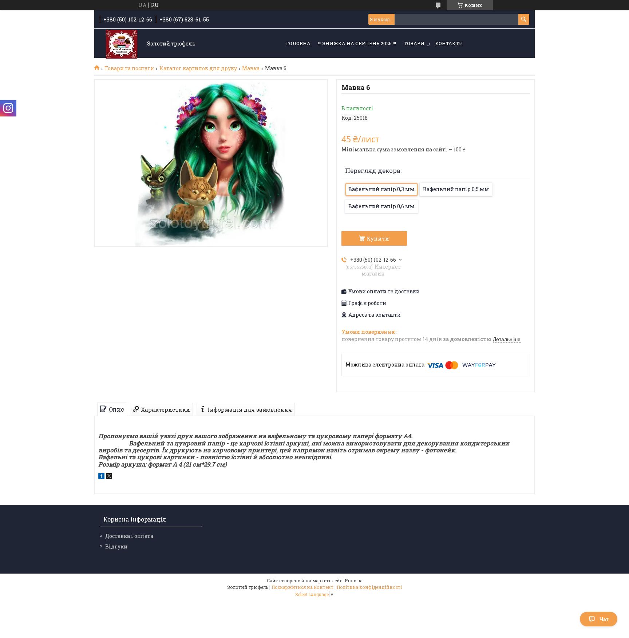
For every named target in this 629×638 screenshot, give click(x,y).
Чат (604, 619)
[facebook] (101, 476)
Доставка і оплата (129, 535)
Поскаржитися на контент (302, 587)
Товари (414, 43)
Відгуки (116, 546)
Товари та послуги (129, 68)
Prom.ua (354, 580)
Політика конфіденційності (369, 587)
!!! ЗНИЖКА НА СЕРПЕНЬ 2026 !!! (357, 43)
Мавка (251, 68)
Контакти (449, 43)
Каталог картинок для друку (198, 68)
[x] (109, 476)
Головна (298, 43)
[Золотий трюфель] (121, 44)
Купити (378, 238)
